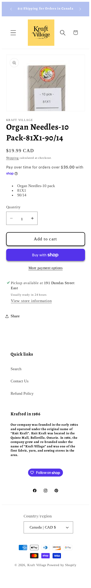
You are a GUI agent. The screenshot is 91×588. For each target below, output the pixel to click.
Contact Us (19, 381)
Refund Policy (22, 393)
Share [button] (15, 316)
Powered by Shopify (61, 565)
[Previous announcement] (11, 9)
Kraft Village (36, 565)
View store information (31, 301)
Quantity (13, 207)
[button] (13, 32)
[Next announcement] (80, 9)
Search (16, 369)
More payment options (45, 268)
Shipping (12, 157)
